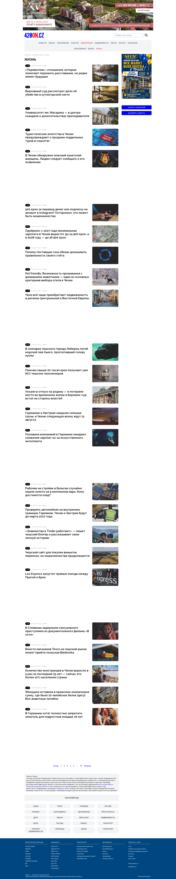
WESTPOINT (54, 866)
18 (81, 766)
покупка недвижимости (36, 830)
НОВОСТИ (43, 43)
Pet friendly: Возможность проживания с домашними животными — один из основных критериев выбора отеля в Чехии (57, 277)
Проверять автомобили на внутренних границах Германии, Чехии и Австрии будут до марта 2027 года (56, 513)
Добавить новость (136, 113)
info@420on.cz (132, 867)
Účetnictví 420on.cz (107, 858)
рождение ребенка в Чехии (43, 786)
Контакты (131, 854)
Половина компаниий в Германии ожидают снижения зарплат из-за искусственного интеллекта (55, 438)
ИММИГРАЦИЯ (87, 43)
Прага (59, 806)
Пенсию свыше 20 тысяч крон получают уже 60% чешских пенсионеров (56, 372)
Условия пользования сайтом (137, 849)
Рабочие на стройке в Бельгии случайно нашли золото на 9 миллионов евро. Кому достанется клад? (54, 492)
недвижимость (108, 817)
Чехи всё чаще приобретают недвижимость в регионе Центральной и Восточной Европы (57, 296)
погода (59, 823)
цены (35, 823)
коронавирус (60, 812)
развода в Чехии (63, 788)
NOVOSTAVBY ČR (81, 842)
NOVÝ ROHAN (55, 856)
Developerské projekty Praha (85, 846)
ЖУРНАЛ (122, 43)
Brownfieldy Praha (82, 858)
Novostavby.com (107, 846)
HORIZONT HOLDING (31, 861)
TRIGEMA (28, 849)
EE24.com (105, 854)
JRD (26, 863)
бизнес (84, 823)
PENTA (27, 851)
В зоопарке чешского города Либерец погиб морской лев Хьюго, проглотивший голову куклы (56, 352)
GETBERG (28, 858)
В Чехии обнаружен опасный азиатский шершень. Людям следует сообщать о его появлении (55, 159)
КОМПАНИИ (132, 43)
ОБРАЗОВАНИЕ (63, 43)
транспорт (108, 823)
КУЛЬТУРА (75, 43)
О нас (130, 846)
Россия (108, 806)
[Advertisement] (71, 185)
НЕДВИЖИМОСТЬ (102, 43)
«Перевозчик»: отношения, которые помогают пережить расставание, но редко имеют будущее (56, 73)
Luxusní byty (80, 854)
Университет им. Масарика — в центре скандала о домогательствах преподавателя (57, 114)
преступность (108, 812)
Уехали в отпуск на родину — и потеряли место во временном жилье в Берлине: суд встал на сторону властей (55, 395)
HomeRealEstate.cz (107, 849)
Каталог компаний (136, 107)
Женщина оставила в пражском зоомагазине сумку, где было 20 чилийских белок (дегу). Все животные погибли (57, 695)
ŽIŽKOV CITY (54, 851)
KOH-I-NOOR (54, 858)
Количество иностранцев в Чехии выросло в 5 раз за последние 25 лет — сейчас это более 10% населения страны (56, 674)
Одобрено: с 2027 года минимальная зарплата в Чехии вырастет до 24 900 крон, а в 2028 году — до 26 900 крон (57, 234)
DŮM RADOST (55, 868)
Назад (55, 766)
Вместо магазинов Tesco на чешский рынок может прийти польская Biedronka (56, 650)
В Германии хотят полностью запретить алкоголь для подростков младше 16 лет (54, 715)
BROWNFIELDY (55, 842)
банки (84, 829)
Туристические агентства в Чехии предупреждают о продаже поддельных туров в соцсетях (54, 137)
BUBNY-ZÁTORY (55, 854)
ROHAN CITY (54, 846)
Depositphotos (106, 856)
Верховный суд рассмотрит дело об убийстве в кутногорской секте (51, 92)
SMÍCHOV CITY (55, 849)
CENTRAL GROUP (30, 846)
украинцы (59, 829)
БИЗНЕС (52, 43)
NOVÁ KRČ (54, 861)
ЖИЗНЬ (99, 49)
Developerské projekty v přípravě (86, 856)
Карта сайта (131, 858)
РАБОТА (114, 43)
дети (36, 817)
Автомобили (84, 812)
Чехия (35, 806)
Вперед (87, 766)
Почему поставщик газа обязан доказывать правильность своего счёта (56, 253)
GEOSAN (27, 856)
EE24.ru (104, 851)
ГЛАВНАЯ (27, 55)
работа (60, 817)
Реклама (130, 856)
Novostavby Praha (82, 849)
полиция (84, 806)
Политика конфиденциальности (138, 851)
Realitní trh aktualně (82, 851)
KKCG (26, 866)
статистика (108, 829)
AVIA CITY (54, 863)
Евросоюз (84, 817)
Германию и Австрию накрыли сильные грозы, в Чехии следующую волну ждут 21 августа (55, 416)
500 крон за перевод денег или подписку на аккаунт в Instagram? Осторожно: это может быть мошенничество (56, 213)
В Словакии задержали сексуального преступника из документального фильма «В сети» (57, 631)
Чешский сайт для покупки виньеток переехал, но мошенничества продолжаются (57, 554)
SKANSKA (28, 854)
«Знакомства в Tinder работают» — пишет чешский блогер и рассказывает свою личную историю (55, 534)
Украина (35, 812)
